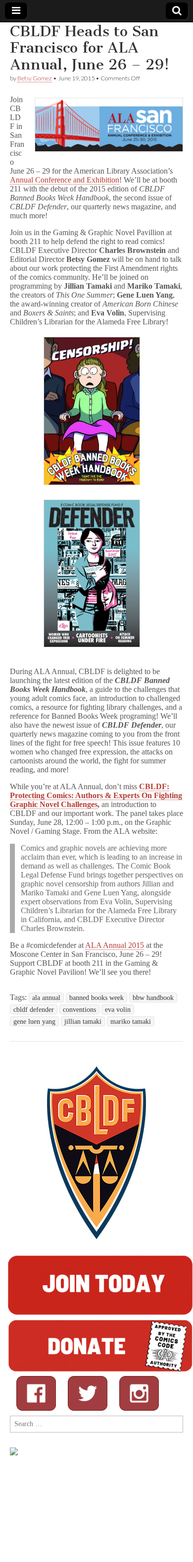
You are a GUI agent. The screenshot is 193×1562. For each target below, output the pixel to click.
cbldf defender (33, 1009)
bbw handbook (153, 997)
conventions (79, 1009)
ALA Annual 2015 (114, 945)
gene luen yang (34, 1021)
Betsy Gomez (34, 78)
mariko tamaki (130, 1021)
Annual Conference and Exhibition (64, 180)
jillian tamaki (82, 1021)
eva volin (118, 1009)
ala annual (46, 997)
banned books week (96, 997)
